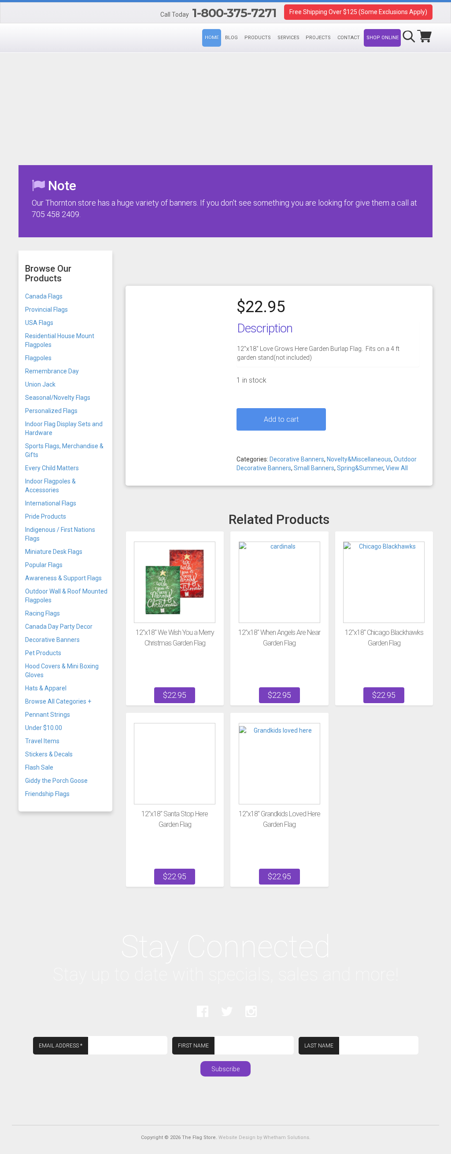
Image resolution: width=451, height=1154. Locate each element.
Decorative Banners (297, 459)
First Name (193, 1046)
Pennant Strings (47, 714)
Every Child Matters (52, 468)
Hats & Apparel (46, 688)
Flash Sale (39, 767)
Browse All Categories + (58, 701)
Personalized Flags (51, 410)
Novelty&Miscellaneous (359, 459)
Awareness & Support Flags (63, 578)
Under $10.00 (43, 727)
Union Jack (40, 384)
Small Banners (314, 468)
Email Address (60, 1046)
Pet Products (43, 652)
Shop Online (382, 38)
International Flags (50, 503)
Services (288, 38)
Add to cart (281, 419)
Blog (231, 38)
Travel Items (42, 741)
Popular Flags (44, 564)
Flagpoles (38, 357)
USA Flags (39, 322)
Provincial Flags (46, 309)
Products (257, 38)
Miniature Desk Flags (53, 551)
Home (212, 38)
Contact (348, 38)
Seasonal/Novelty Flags (57, 397)
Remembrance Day (52, 371)
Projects (318, 38)
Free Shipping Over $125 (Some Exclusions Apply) (358, 11)
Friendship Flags (47, 793)
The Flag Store (18, 14)
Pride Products (45, 516)
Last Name (318, 1046)
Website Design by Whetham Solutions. (264, 1137)
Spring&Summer (360, 468)
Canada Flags (44, 296)
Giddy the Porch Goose (56, 780)
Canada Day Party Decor (58, 626)
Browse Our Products (48, 273)
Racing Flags (42, 613)
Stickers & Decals (49, 754)
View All (397, 468)
